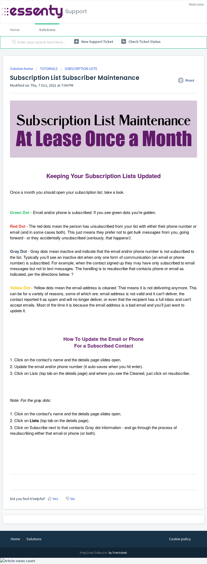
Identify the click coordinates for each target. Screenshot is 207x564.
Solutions (47, 29)
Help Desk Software (94, 553)
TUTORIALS (49, 68)
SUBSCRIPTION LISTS (81, 68)
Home (15, 29)
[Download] (93, 284)
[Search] (13, 42)
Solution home (22, 68)
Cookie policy (180, 538)
